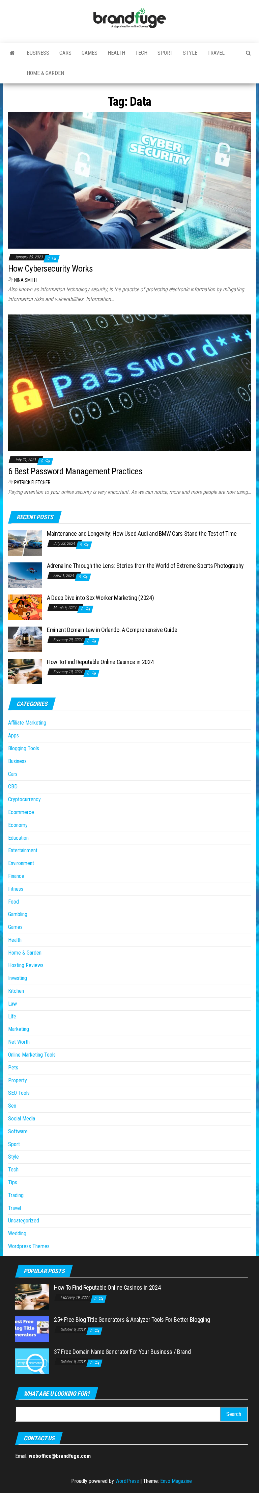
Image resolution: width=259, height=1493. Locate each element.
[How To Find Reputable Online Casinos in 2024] (25, 670)
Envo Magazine (176, 1481)
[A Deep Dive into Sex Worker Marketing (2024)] (25, 606)
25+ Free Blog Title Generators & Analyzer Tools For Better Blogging (132, 1319)
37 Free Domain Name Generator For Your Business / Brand (122, 1351)
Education (18, 838)
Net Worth (19, 1042)
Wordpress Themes (29, 1246)
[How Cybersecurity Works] (129, 180)
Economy (18, 825)
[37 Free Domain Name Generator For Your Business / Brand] (32, 1360)
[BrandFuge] (12, 53)
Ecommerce (21, 812)
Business (38, 53)
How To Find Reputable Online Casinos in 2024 (100, 661)
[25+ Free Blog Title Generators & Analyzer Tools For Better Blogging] (32, 1328)
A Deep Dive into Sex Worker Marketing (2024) (100, 597)
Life (12, 1016)
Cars (65, 53)
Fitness (15, 889)
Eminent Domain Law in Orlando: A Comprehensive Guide (112, 629)
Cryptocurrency (24, 799)
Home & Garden (45, 73)
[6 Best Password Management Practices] (129, 382)
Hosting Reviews (26, 965)
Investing (17, 978)
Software (18, 1131)
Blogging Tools (23, 748)
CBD (13, 786)
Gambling (17, 914)
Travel (216, 53)
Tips (12, 1182)
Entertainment (22, 850)
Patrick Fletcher (32, 482)
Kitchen (16, 991)
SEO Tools (19, 1093)
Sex (12, 1106)
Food (13, 902)
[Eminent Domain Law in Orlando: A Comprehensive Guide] (25, 638)
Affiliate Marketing (27, 722)
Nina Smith (25, 280)
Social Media (21, 1118)
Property (17, 1080)
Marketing (18, 1029)
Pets (13, 1067)
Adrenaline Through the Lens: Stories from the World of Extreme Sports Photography (145, 565)
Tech (141, 53)
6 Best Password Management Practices (75, 471)
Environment (21, 863)
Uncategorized (23, 1220)
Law (12, 1004)
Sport (165, 53)
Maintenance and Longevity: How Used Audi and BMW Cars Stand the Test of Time (142, 533)
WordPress (127, 1481)
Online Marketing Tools (32, 1055)
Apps (13, 735)
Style (190, 53)
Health (116, 53)
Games (89, 53)
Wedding (17, 1233)
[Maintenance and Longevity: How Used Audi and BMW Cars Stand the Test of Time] (25, 542)
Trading (16, 1195)
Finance (16, 876)
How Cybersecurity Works (50, 268)
